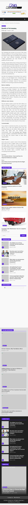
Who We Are (17, 497)
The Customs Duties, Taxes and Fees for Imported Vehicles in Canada (12, 156)
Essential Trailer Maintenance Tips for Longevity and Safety (14, 219)
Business (4, 345)
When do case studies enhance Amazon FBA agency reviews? (14, 198)
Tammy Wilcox (7, 492)
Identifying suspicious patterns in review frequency (14, 177)
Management (5, 407)
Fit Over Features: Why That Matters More (14, 339)
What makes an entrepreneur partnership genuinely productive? (5, 258)
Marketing (5, 487)
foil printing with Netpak (19, 132)
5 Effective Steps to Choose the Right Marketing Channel (14, 480)
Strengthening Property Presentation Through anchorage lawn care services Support (5, 266)
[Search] (24, 19)
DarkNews (10, 502)
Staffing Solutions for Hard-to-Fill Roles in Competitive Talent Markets (14, 359)
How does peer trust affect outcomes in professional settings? (5, 250)
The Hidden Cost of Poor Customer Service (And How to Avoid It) (5, 242)
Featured (4, 183)
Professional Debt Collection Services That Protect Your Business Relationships (5, 275)
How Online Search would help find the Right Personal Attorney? (13, 161)
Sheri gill (4, 30)
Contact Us (10, 497)
